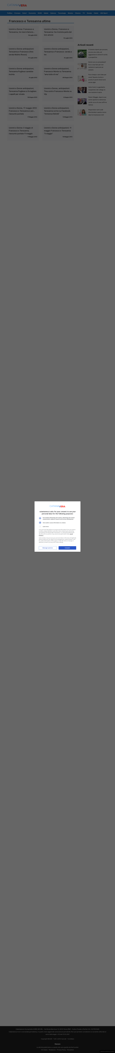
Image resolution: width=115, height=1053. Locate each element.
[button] (57, 526)
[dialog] (57, 526)
